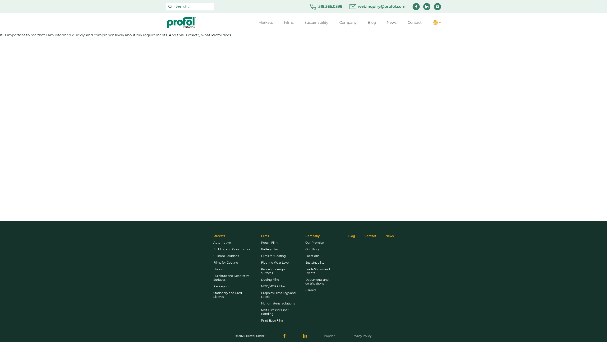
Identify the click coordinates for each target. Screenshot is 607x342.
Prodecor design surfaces (273, 271)
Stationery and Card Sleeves (227, 295)
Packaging (221, 286)
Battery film (269, 249)
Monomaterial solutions (278, 303)
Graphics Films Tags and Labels (278, 295)
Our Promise (314, 242)
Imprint (329, 336)
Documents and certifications (317, 281)
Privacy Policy (361, 336)
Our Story (312, 249)
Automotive (222, 242)
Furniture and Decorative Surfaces (231, 277)
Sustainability (314, 262)
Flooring (219, 269)
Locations (312, 256)
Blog (351, 236)
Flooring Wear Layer (275, 262)
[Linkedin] (426, 6)
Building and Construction (232, 249)
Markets (219, 236)
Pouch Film (269, 242)
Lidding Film (270, 279)
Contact (370, 236)
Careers (310, 290)
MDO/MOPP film (273, 286)
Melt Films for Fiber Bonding (275, 312)
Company (312, 236)
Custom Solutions (226, 256)
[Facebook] (416, 6)
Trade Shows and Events (317, 271)
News (390, 236)
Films (265, 236)
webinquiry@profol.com (381, 6)
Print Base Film (272, 320)
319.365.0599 (330, 6)
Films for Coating (225, 262)
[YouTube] (437, 6)
